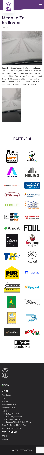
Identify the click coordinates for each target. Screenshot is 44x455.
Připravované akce (9, 404)
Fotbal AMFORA (12, 414)
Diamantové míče (13, 419)
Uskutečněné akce (9, 408)
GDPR (4, 436)
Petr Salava (6, 395)
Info (3, 398)
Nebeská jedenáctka (14, 417)
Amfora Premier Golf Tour (12, 428)
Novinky (5, 401)
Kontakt (5, 439)
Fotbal (4, 411)
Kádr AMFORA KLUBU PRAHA (18, 422)
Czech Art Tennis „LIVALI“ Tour (14, 425)
